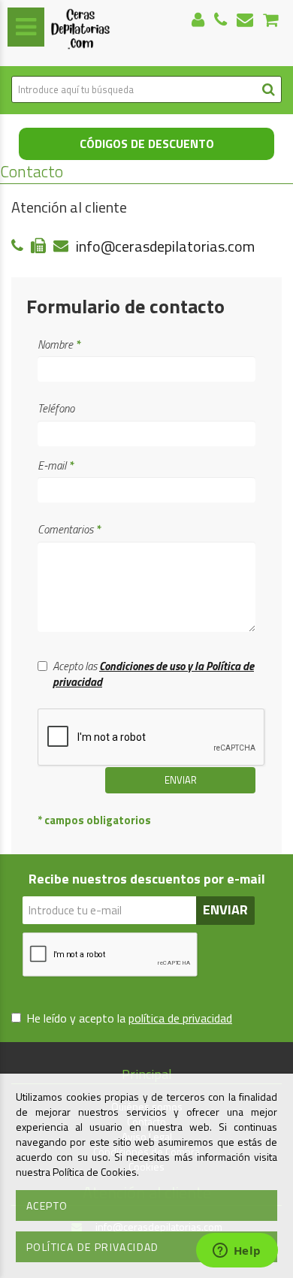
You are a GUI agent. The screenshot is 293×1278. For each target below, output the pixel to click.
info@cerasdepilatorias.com (165, 246)
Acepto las (153, 674)
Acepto (47, 1205)
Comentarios (69, 529)
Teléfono (56, 408)
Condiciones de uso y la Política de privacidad (153, 673)
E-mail (55, 465)
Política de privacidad (92, 1247)
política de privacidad (180, 1018)
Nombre (59, 344)
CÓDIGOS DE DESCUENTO (147, 143)
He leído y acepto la (129, 1018)
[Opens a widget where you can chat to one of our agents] (236, 1251)
